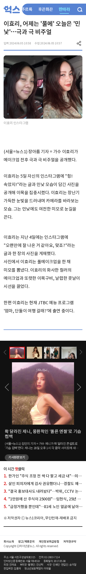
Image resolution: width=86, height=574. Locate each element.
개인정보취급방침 (49, 541)
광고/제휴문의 (26, 541)
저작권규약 (69, 541)
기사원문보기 (16, 457)
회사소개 (9, 541)
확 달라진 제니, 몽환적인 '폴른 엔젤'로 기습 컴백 (43, 434)
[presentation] (5, 352)
